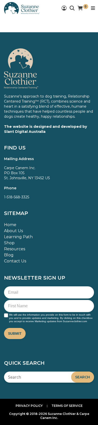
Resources (14, 249)
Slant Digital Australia (24, 131)
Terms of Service (67, 406)
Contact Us (15, 261)
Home (10, 224)
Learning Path (18, 236)
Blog (9, 255)
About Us (13, 230)
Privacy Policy (29, 406)
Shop (9, 242)
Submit (15, 333)
